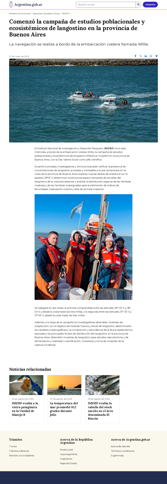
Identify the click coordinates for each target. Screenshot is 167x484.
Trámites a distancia (19, 451)
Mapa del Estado (68, 463)
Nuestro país (66, 449)
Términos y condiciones (123, 451)
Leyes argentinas (68, 454)
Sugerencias (117, 455)
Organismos (66, 459)
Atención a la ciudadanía (21, 455)
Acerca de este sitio (120, 446)
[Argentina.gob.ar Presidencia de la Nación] (25, 4)
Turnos (13, 446)
